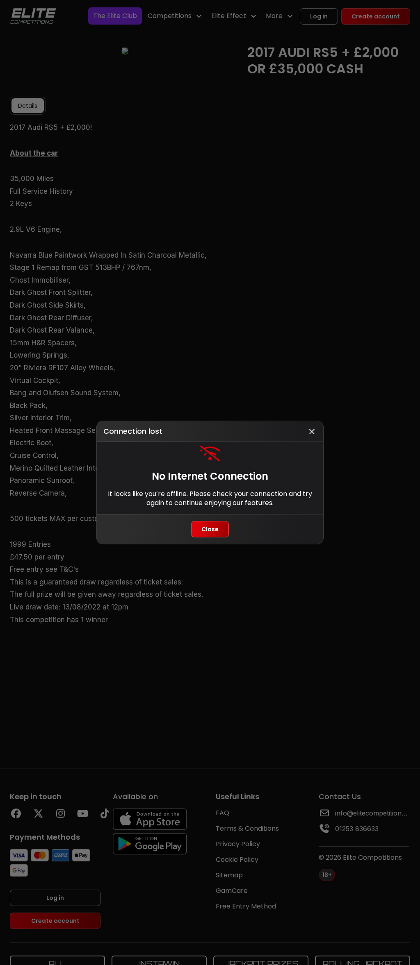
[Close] (312, 431)
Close (210, 529)
